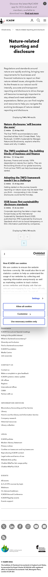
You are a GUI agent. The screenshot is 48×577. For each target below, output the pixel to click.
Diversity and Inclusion (10, 342)
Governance (6, 328)
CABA (3, 390)
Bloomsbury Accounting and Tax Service (17, 408)
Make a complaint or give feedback (15, 373)
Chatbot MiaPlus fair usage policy (14, 463)
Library (4, 411)
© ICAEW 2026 (7, 562)
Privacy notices (7, 446)
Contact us (5, 370)
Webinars (5, 487)
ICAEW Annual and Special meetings (15, 332)
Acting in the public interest (11, 335)
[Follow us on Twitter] (3, 526)
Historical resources (9, 422)
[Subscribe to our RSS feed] (3, 537)
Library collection (8, 425)
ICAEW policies (7, 439)
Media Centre (6, 352)
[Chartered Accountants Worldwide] (40, 548)
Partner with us (7, 394)
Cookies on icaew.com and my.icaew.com (17, 449)
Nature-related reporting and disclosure (30, 30)
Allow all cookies (24, 306)
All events (5, 481)
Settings (36, 298)
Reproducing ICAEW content (12, 453)
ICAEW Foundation (8, 349)
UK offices (5, 380)
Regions (4, 384)
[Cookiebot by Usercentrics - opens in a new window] (34, 254)
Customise (22, 314)
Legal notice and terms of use (12, 456)
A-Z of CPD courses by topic (12, 484)
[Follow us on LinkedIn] (12, 526)
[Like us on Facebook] (20, 526)
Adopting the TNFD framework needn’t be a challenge (22, 179)
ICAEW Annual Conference (12, 494)
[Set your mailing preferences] (44, 526)
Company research (8, 418)
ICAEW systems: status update (13, 377)
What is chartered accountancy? (13, 339)
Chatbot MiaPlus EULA (10, 467)
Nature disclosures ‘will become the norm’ (22, 126)
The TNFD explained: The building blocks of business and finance (24, 152)
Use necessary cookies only (24, 321)
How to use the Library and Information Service (19, 415)
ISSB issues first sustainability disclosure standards (21, 203)
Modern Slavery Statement (11, 443)
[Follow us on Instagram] (28, 526)
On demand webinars (9, 491)
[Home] (8, 20)
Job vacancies (6, 356)
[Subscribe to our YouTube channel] (36, 526)
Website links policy (9, 460)
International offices (9, 387)
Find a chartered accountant (12, 345)
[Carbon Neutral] (13, 548)
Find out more (32, 13)
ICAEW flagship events (10, 498)
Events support (7, 501)
